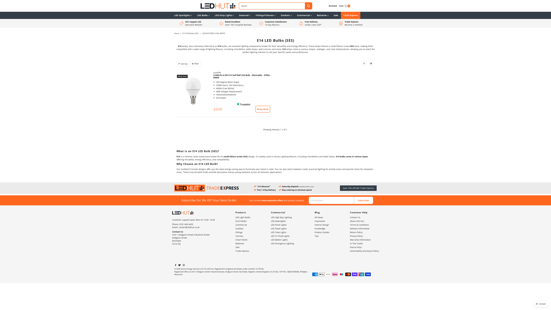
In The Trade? (356, 243)
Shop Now (262, 109)
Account (333, 5)
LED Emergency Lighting (282, 243)
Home (176, 33)
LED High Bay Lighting (281, 217)
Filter (196, 63)
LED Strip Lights (223, 15)
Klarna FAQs (356, 247)
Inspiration (320, 221)
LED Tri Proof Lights (280, 236)
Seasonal (244, 15)
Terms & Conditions (359, 224)
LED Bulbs (202, 15)
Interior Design (322, 224)
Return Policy (356, 232)
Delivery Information (360, 228)
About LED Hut (357, 221)
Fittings (238, 232)
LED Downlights (278, 221)
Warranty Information (360, 239)
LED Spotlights (182, 15)
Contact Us (355, 217)
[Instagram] (184, 265)
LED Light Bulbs (242, 217)
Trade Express (350, 15)
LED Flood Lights (279, 228)
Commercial (303, 15)
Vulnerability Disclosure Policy (364, 251)
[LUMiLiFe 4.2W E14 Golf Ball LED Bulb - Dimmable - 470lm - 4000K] (193, 91)
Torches (239, 236)
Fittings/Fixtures (265, 15)
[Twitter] (179, 265)
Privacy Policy (356, 236)
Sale (336, 15)
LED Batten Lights (279, 239)
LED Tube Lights (278, 232)
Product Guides (322, 232)
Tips (317, 236)
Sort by (184, 63)
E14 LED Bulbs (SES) (191, 33)
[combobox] (275, 5)
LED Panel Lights (279, 224)
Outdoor (285, 15)
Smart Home (241, 239)
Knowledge (320, 228)
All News (319, 217)
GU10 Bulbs (241, 221)
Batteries (322, 15)
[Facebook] (175, 265)
